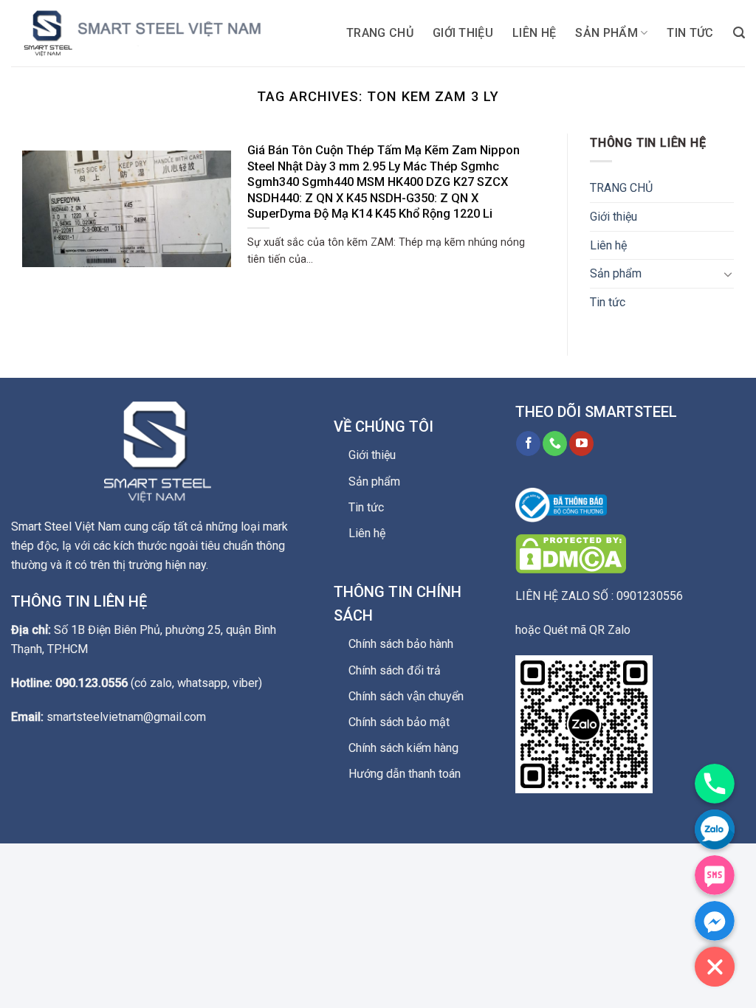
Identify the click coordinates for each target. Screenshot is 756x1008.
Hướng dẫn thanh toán (404, 774)
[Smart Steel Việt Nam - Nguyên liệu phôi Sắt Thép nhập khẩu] (158, 33)
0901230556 (649, 596)
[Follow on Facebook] (528, 443)
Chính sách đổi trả (394, 670)
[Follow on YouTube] (581, 443)
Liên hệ (534, 33)
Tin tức (690, 33)
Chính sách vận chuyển (406, 696)
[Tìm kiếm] (739, 32)
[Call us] (555, 443)
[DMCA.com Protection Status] (570, 553)
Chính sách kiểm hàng (403, 748)
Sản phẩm (606, 33)
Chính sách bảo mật (399, 722)
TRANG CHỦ (379, 33)
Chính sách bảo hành (400, 644)
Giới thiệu (463, 33)
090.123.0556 (91, 683)
